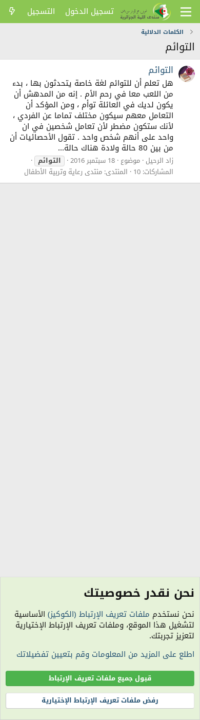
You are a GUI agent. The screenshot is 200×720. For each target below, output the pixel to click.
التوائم (160, 70)
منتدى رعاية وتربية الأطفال (63, 171)
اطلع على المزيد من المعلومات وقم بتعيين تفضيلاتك (105, 654)
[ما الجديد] (12, 11)
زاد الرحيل (159, 160)
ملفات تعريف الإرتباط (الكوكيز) (99, 614)
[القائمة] (186, 12)
